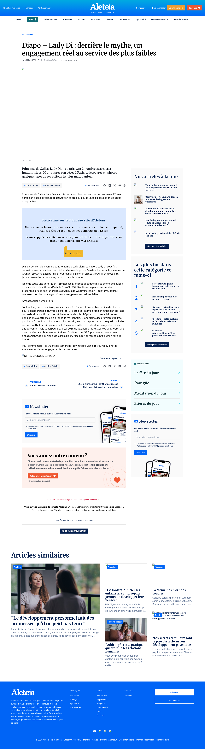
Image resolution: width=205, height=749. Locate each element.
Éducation (112, 567)
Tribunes (81, 19)
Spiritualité (141, 19)
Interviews (67, 19)
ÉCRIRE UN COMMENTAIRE (74, 531)
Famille (158, 615)
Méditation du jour (150, 393)
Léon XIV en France (159, 19)
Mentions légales (90, 740)
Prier (31, 19)
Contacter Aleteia (126, 740)
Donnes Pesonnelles (145, 740)
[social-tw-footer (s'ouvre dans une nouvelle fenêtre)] (105, 731)
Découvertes (125, 19)
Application (102, 699)
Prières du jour (146, 403)
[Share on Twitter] (115, 185)
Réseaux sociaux (115, 622)
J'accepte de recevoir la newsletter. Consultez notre (60, 427)
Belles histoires (50, 19)
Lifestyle (109, 19)
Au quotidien (27, 34)
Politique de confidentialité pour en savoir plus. (155, 446)
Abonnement (102, 707)
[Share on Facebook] (104, 185)
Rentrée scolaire (181, 19)
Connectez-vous (85, 520)
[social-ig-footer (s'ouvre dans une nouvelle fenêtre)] (110, 731)
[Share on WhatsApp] (125, 185)
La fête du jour (146, 373)
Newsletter (102, 695)
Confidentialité (162, 740)
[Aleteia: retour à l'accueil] (102, 6)
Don (99, 711)
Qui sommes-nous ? (72, 740)
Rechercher (45, 8)
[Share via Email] (120, 185)
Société (17, 567)
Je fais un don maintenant (41, 476)
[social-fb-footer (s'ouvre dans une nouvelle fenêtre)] (100, 731)
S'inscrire (31, 435)
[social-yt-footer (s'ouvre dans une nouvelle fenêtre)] (94, 731)
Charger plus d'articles (157, 246)
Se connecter (160, 8)
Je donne (193, 8)
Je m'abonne (174, 8)
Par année (128, 695)
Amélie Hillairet (50, 60)
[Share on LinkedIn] (109, 185)
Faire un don (72, 253)
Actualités (95, 19)
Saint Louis (110, 12)
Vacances (159, 567)
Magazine (101, 703)
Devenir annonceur (108, 740)
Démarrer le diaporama (110, 358)
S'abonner (174, 692)
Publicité (100, 715)
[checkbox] (25, 426)
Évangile (141, 383)
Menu (18, 19)
